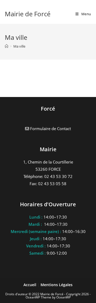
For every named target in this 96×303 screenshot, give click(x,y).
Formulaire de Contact (50, 128)
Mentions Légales (57, 284)
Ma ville (19, 46)
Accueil (30, 284)
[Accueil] (6, 46)
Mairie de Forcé (27, 13)
